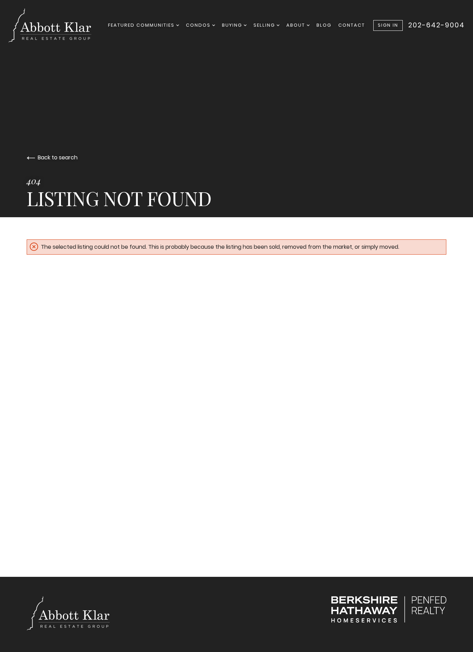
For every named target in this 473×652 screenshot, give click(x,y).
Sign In (388, 25)
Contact (351, 25)
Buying (233, 25)
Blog (323, 25)
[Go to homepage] (56, 25)
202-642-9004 (436, 25)
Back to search (58, 157)
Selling (265, 25)
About (296, 25)
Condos (199, 25)
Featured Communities (142, 25)
